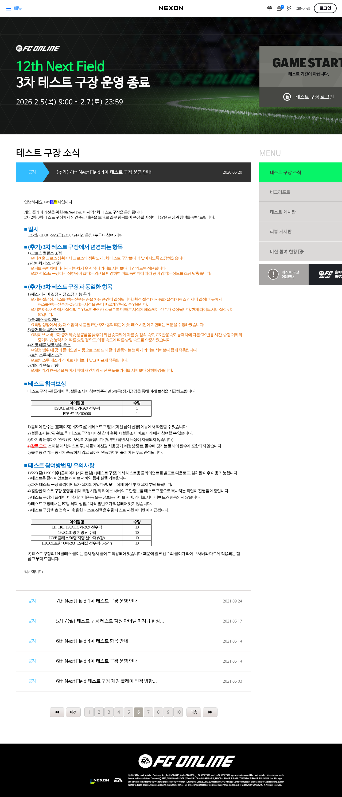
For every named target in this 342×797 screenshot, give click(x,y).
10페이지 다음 (193, 712)
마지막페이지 (210, 712)
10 (178, 712)
